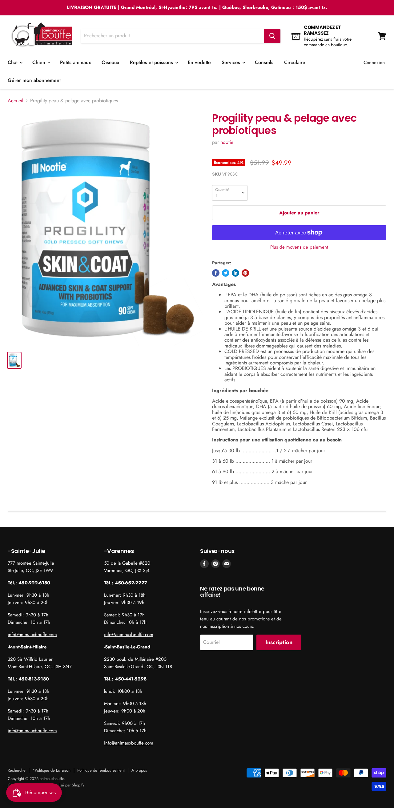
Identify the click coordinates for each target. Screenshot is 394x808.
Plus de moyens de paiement (299, 247)
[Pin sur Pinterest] (245, 273)
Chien (39, 62)
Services (232, 62)
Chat (13, 62)
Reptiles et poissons (152, 62)
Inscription (278, 642)
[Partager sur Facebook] (215, 273)
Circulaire (294, 62)
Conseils (264, 62)
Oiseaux (110, 62)
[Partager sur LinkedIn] (235, 273)
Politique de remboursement (101, 770)
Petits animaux (75, 62)
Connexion (374, 62)
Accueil (15, 101)
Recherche (17, 770)
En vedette (199, 62)
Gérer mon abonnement (34, 80)
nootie (226, 142)
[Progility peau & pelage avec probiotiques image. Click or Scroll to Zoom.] (105, 229)
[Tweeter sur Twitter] (225, 273)
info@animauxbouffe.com (32, 634)
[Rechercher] (272, 36)
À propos (139, 770)
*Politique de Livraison (51, 770)
